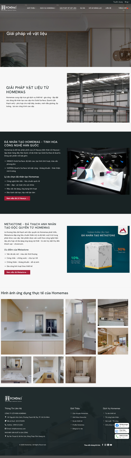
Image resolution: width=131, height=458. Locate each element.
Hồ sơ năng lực (95, 8)
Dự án (82, 8)
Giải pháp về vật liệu (68, 8)
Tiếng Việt (123, 8)
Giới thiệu (31, 8)
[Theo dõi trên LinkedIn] (108, 445)
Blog (126, 2)
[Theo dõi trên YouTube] (111, 445)
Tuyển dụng (118, 2)
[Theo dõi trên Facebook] (102, 445)
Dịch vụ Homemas (47, 8)
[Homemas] (9, 8)
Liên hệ (108, 8)
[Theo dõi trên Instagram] (105, 445)
